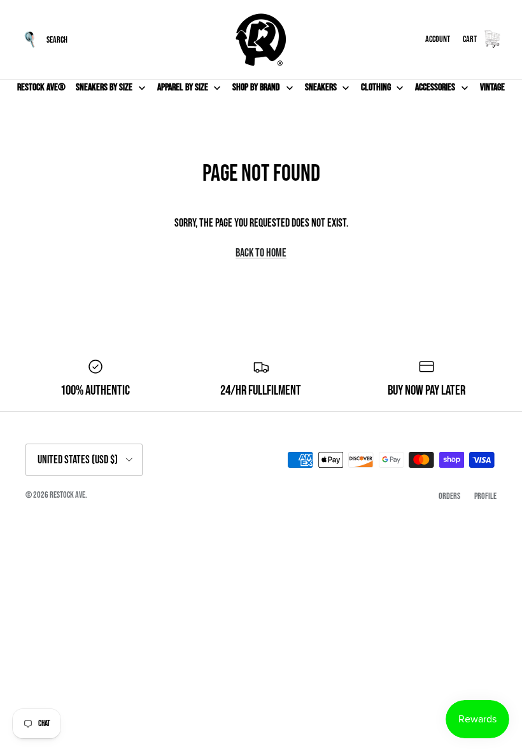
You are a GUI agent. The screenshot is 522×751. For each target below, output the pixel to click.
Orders (449, 496)
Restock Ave (67, 494)
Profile (485, 496)
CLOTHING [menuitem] (376, 87)
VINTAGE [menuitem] (492, 87)
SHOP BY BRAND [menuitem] (256, 87)
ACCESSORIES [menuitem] (435, 87)
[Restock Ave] (261, 39)
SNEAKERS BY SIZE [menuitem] (104, 87)
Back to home (261, 253)
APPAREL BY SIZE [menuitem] (182, 87)
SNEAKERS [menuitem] (321, 87)
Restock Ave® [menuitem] (41, 87)
